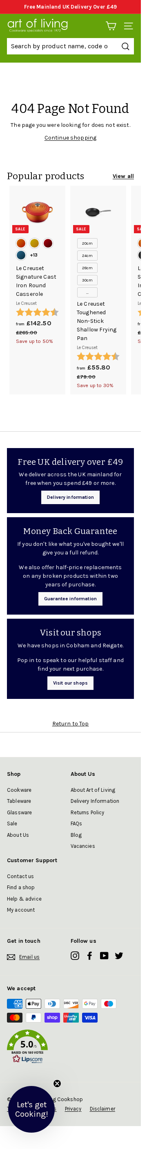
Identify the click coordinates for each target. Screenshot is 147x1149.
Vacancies (83, 846)
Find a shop (21, 887)
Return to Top (70, 723)
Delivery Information (95, 801)
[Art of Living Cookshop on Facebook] (89, 955)
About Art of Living (93, 790)
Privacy (73, 1109)
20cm (87, 243)
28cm (87, 268)
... (87, 292)
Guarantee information (70, 599)
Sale (12, 823)
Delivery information (70, 497)
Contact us (20, 876)
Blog (76, 835)
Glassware (19, 812)
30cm (87, 280)
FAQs (76, 823)
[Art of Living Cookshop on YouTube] (104, 955)
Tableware (19, 801)
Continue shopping (70, 137)
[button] (70, 1048)
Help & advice (24, 899)
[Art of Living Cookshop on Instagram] (75, 955)
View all (123, 176)
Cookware (19, 790)
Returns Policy (88, 812)
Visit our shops (70, 683)
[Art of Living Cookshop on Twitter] (119, 955)
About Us (18, 835)
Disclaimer (102, 1109)
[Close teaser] (57, 1083)
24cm (87, 255)
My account (21, 910)
